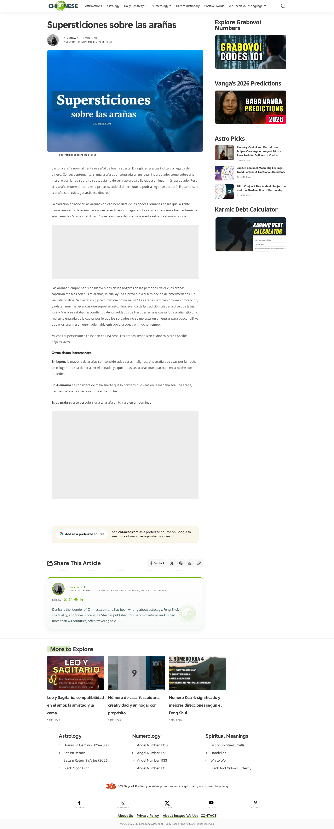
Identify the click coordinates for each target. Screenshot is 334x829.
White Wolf (219, 760)
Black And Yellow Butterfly (230, 768)
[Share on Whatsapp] (190, 563)
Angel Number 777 (151, 753)
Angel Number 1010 (152, 745)
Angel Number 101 (151, 768)
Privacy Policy (148, 815)
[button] (283, 5)
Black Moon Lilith (76, 768)
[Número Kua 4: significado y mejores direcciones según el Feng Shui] (197, 673)
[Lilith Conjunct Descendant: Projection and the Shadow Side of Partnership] (224, 191)
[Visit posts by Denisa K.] (53, 40)
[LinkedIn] (81, 600)
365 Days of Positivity (132, 786)
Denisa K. (73, 37)
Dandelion (218, 753)
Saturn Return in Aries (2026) (86, 760)
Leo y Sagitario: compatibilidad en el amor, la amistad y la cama (75, 705)
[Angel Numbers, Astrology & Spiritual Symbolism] (63, 6)
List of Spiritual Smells (227, 745)
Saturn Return (74, 753)
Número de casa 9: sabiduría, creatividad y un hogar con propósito (134, 705)
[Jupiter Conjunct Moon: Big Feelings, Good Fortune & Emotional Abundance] (224, 173)
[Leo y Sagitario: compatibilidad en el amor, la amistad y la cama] (75, 673)
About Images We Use (180, 815)
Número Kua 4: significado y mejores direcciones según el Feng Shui (195, 705)
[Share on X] (172, 563)
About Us (125, 815)
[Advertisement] (125, 252)
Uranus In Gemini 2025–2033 (86, 745)
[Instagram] (71, 600)
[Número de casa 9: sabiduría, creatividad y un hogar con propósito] (136, 673)
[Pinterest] (76, 600)
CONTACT (208, 815)
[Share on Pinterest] (181, 563)
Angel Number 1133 (152, 760)
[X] (65, 600)
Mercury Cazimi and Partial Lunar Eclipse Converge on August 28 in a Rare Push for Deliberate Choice (259, 151)
